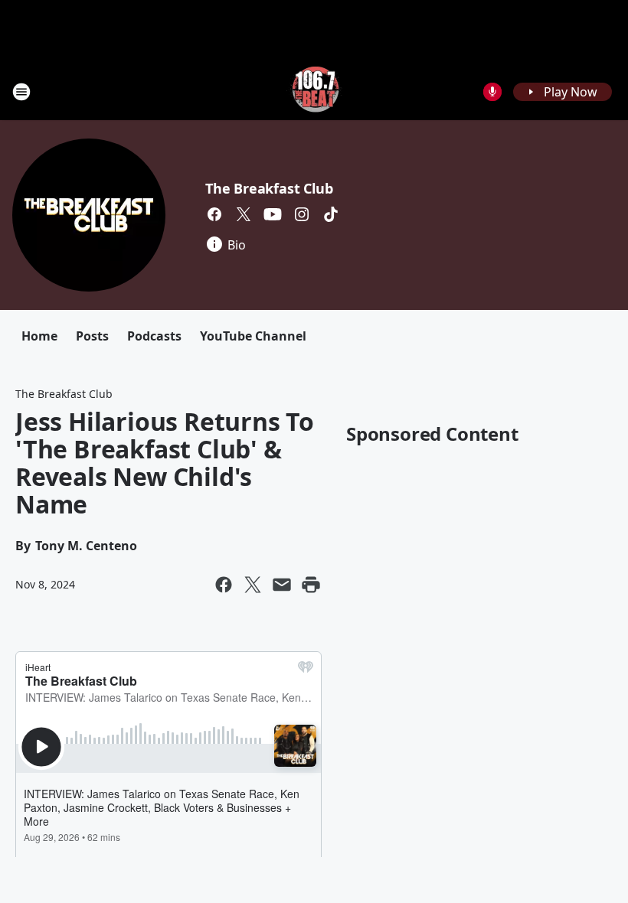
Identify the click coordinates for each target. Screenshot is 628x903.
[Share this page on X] (252, 584)
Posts (92, 336)
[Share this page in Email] (282, 584)
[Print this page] (311, 584)
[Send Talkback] (492, 92)
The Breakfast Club (268, 188)
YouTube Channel (253, 336)
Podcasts (154, 336)
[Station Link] (314, 91)
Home (39, 336)
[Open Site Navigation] (21, 92)
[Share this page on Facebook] (223, 584)
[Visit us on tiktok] (331, 214)
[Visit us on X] (243, 214)
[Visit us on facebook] (214, 214)
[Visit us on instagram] (302, 214)
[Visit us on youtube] (272, 214)
